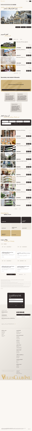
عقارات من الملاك (3, 335)
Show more (2, 288)
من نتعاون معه (17, 360)
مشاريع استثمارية (3, 331)
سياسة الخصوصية (18, 370)
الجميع (10, 39)
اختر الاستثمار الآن (18, 338)
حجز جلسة (17, 362)
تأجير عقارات (3, 336)
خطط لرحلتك (17, 367)
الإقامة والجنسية (18, 330)
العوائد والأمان (17, 337)
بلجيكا (11, 4)
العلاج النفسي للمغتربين (19, 359)
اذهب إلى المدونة (21, 274)
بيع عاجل (21, 39)
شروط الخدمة (17, 371)
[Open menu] (30, 1)
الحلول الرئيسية (17, 342)
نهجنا (16, 361)
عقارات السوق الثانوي (7, 4)
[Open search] (26, 1)
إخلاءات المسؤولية (18, 372)
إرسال (16, 305)
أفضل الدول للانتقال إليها (18, 332)
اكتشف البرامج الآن (18, 333)
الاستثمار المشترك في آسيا (19, 335)
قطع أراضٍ (3, 334)
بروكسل (14, 4)
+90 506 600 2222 (4, 315)
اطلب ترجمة (17, 357)
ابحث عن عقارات (16, 123)
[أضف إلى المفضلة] (28, 47)
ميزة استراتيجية (17, 341)
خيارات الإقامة (17, 331)
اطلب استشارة (23, 314)
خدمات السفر (17, 366)
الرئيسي (2, 4)
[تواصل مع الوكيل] (27, 47)
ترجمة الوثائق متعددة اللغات (19, 354)
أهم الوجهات (17, 365)
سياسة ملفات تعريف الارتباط (19, 373)
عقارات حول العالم (4, 330)
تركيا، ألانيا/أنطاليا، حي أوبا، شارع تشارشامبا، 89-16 (8, 318)
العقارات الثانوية (3, 332)
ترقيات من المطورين (15, 39)
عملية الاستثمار (17, 336)
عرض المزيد (16, 208)
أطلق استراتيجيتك (18, 343)
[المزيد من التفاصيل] (30, 47)
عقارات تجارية (3, 333)
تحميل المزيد (11, 274)
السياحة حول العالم (18, 364)
